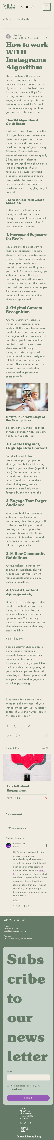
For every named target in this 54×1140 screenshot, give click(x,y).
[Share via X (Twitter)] (14, 726)
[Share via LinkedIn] (22, 726)
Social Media (23, 19)
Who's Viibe (25, 1111)
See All (45, 748)
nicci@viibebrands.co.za (15, 931)
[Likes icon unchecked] (15, 906)
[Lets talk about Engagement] (27, 767)
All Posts (7, 19)
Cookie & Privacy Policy (29, 1136)
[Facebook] (27, 6)
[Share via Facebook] (7, 726)
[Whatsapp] (32, 6)
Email (10, 1072)
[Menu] (46, 7)
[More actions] (46, 36)
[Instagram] (21, 6)
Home (22, 1108)
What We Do (25, 1113)
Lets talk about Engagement (18, 788)
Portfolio (24, 1118)
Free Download (26, 1116)
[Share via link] (29, 726)
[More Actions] (46, 845)
